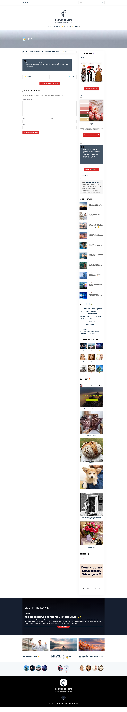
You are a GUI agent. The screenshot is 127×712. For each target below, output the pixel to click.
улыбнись (83, 318)
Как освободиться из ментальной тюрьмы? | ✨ (95, 206)
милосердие (83, 324)
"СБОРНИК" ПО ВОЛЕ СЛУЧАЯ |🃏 (91, 134)
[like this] (23, 57)
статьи (28, 613)
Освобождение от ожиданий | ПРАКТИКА (95, 295)
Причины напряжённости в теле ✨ (95, 246)
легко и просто (96, 309)
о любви (82, 327)
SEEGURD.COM (63, 20)
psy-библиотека (84, 322)
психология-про (86, 329)
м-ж (96, 322)
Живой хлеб (91, 462)
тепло (91, 316)
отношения (83, 314)
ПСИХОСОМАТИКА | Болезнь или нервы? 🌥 (95, 265)
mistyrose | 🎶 (82, 95)
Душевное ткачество (91, 435)
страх (100, 331)
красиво (91, 322)
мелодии (83, 351)
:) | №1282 (82, 57)
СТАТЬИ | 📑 (48, 26)
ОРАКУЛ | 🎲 (77, 26)
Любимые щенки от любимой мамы (91, 490)
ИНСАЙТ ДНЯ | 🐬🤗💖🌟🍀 (91, 169)
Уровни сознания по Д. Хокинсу (95, 285)
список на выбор (95, 331)
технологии (97, 316)
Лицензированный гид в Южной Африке (91, 408)
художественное (91, 333)
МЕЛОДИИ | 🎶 (57, 26)
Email (52, 118)
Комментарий (27, 99)
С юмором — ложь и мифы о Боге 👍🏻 (94, 275)
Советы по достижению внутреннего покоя (96, 255)
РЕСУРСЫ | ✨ (70, 26)
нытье (98, 324)
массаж (82, 311)
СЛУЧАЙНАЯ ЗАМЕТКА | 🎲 (91, 88)
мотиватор (91, 324)
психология (84, 316)
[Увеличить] (101, 565)
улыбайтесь (83, 333)
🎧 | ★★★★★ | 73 (84, 175)
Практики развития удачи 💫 (94, 215)
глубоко (87, 309)
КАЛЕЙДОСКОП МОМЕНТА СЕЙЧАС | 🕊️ (49, 83)
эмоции (89, 318)
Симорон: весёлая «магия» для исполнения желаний (96, 236)
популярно (92, 314)
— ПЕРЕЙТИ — (63, 626)
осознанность (90, 311)
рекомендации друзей (85, 331)
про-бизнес (89, 327)
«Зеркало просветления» (93, 182)
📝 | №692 (82, 141)
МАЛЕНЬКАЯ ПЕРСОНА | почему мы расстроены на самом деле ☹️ (96, 226)
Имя (23, 118)
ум (25, 653)
